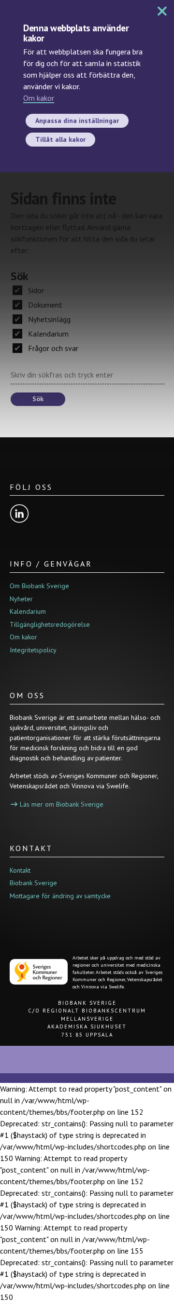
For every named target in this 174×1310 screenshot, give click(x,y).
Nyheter (21, 598)
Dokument (44, 305)
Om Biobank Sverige (39, 585)
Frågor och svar (52, 348)
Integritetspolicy (33, 650)
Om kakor (38, 98)
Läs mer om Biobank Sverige (61, 804)
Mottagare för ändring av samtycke (60, 895)
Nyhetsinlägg (48, 319)
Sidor (35, 290)
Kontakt (20, 870)
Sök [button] (38, 398)
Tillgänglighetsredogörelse (50, 624)
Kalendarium (47, 333)
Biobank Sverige (33, 882)
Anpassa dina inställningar (77, 120)
